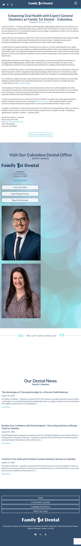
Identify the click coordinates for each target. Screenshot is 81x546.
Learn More (7, 407)
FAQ (52, 528)
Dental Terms (67, 526)
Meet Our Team (40, 511)
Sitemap (37, 528)
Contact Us (45, 528)
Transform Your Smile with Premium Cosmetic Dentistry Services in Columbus (39, 459)
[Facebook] (4, 5)
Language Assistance (40, 506)
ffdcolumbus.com (42, 101)
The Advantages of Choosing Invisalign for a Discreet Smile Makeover (35, 392)
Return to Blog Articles (40, 134)
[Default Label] (12, 5)
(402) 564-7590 (20, 180)
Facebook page (24, 83)
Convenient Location (40, 502)
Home (40, 498)
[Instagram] (8, 5)
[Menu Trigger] (76, 3)
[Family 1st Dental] (40, 3)
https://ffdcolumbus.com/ (14, 122)
